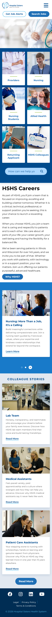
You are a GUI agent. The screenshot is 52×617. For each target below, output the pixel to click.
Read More (26, 581)
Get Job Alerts (14, 14)
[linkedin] (31, 594)
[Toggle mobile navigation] (46, 5)
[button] (22, 367)
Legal (16, 602)
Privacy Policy (29, 602)
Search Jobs (39, 14)
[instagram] (21, 594)
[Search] (41, 171)
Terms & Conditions (26, 606)
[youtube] (41, 594)
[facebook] (10, 594)
